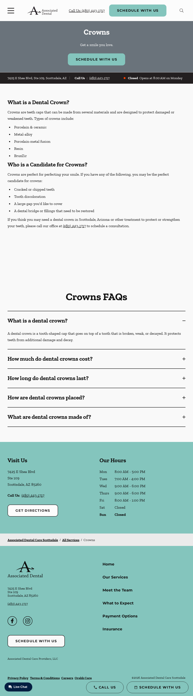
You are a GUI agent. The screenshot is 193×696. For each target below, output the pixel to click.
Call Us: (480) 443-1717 (87, 10)
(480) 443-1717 (99, 78)
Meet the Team (117, 590)
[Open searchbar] (181, 10)
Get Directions (32, 511)
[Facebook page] (12, 621)
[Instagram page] (27, 621)
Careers (67, 678)
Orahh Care (83, 678)
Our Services (115, 577)
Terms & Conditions (45, 678)
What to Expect (118, 603)
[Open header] (12, 10)
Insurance (112, 629)
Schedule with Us (138, 10)
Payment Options (120, 616)
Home (108, 564)
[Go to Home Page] (42, 10)
